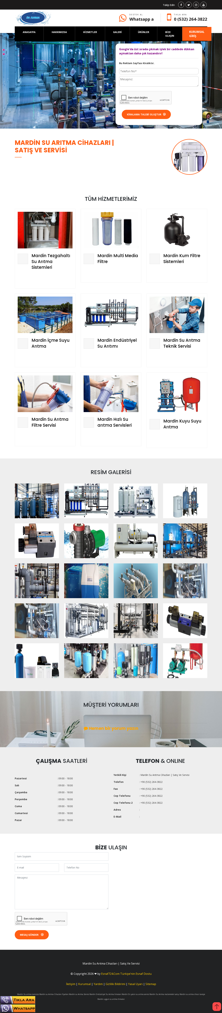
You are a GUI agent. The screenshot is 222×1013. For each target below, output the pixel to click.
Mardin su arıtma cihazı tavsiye (192, 994)
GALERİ (117, 32)
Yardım (98, 984)
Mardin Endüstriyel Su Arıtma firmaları (105, 994)
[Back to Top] (216, 1006)
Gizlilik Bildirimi (115, 984)
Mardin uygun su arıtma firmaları (111, 999)
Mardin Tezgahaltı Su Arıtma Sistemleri (51, 261)
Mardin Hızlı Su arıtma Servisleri (114, 422)
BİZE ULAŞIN (169, 33)
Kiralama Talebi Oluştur (144, 114)
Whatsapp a (141, 19)
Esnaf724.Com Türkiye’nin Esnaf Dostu (126, 974)
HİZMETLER (90, 32)
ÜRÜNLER (143, 32)
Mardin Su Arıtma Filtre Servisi (50, 422)
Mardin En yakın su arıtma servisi (135, 994)
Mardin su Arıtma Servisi (79, 994)
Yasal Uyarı (135, 984)
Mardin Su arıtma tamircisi (28, 994)
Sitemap (151, 984)
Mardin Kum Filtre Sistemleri (181, 258)
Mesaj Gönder (29, 934)
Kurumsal (84, 984)
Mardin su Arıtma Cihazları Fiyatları (54, 994)
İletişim (70, 984)
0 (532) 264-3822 (190, 19)
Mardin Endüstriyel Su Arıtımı (117, 343)
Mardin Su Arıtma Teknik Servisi (181, 343)
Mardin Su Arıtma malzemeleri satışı (164, 994)
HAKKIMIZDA (59, 32)
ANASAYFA (29, 32)
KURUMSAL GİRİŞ (196, 34)
